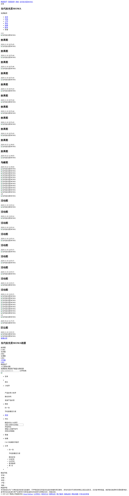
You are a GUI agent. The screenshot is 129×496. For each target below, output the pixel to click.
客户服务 (60, 494)
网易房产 (4, 2)
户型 (6, 21)
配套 (6, 27)
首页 (6, 17)
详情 (6, 19)
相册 (6, 25)
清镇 (17, 2)
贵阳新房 (11, 2)
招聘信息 (52, 494)
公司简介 (37, 494)
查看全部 (4, 338)
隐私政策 (67, 494)
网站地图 (75, 494)
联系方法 (45, 494)
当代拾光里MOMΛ (26, 2)
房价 (6, 23)
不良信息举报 (84, 494)
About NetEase (28, 494)
